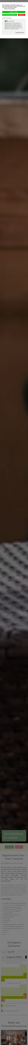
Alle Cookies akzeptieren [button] (10, 14)
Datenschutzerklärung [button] (9, 8)
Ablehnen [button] (21, 14)
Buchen (19, 847)
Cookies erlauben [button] (13, 12)
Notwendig (11, 21)
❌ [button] (26, 3)
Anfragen (9, 847)
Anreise (4, 952)
